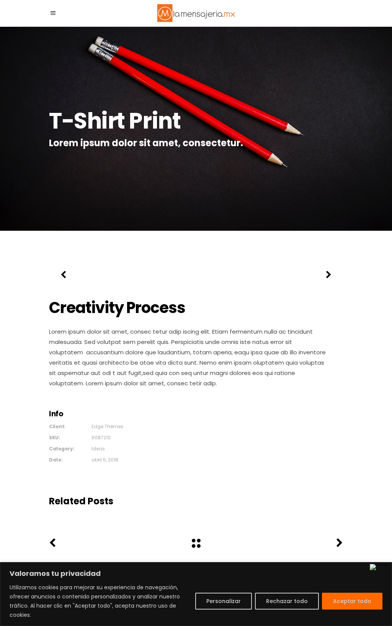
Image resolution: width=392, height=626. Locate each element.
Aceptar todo (352, 601)
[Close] (379, 567)
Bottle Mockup (119, 516)
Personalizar (223, 601)
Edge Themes (107, 426)
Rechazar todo (287, 601)
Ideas (98, 448)
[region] (196, 594)
